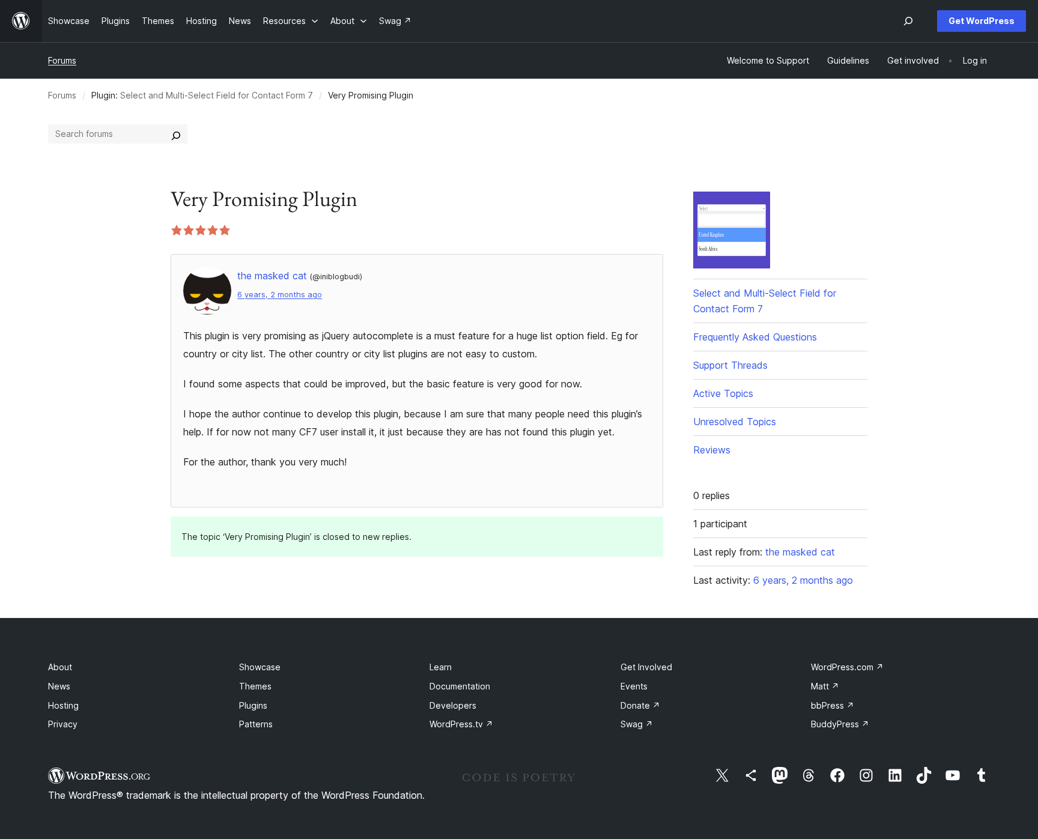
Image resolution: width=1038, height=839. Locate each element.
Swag (637, 724)
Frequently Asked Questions (755, 337)
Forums (62, 60)
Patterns (256, 724)
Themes (255, 686)
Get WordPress (981, 21)
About (60, 667)
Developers (452, 705)
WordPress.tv (461, 724)
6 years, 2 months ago (279, 294)
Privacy (62, 724)
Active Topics (723, 393)
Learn (440, 667)
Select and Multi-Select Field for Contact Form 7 (216, 95)
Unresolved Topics (734, 422)
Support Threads (730, 365)
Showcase (260, 667)
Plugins (253, 705)
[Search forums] (176, 134)
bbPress (832, 705)
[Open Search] (908, 21)
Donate (640, 705)
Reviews (711, 450)
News (59, 686)
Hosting (63, 705)
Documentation (459, 686)
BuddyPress (840, 724)
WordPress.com (847, 667)
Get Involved (646, 667)
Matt (825, 686)
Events (634, 686)
